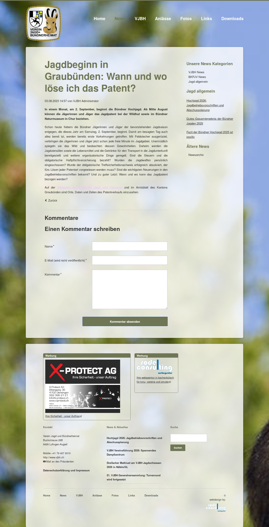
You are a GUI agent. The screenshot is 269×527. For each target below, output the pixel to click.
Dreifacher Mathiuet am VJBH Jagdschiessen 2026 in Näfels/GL (134, 465)
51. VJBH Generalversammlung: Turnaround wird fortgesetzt (133, 477)
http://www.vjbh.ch (53, 457)
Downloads (232, 18)
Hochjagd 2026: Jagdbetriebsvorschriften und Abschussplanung (205, 105)
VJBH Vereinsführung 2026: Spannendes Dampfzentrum (131, 452)
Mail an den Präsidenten (60, 461)
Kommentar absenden (125, 321)
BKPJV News (197, 77)
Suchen (178, 447)
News (120, 18)
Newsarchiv (196, 155)
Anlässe (163, 18)
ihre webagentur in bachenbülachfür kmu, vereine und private (155, 380)
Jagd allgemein (198, 81)
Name (51, 245)
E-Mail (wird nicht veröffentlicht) (66, 260)
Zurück (52, 200)
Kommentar (53, 274)
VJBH (140, 18)
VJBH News (196, 72)
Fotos (186, 18)
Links (206, 18)
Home (99, 18)
